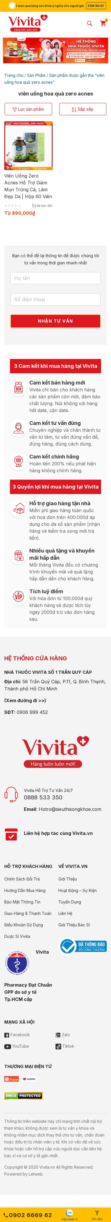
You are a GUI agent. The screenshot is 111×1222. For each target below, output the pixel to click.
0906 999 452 (32, 712)
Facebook (19, 1034)
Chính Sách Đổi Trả (22, 879)
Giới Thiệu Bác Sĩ (74, 924)
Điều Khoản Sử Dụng (23, 924)
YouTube (20, 1046)
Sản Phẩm (36, 75)
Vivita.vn (47, 1167)
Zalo (65, 1034)
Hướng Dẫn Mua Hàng (25, 890)
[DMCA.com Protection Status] (23, 1095)
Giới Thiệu (67, 879)
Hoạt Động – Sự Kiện (77, 890)
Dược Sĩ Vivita (17, 936)
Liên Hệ (65, 913)
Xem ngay (96, 5)
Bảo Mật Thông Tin (22, 901)
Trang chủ (13, 75)
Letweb (36, 1174)
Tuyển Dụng (69, 901)
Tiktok (67, 1046)
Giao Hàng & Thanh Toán (28, 913)
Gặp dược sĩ (69, 1219)
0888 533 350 (43, 797)
